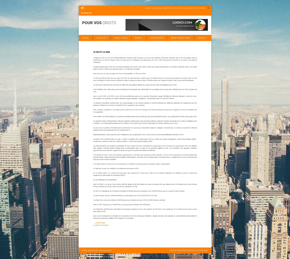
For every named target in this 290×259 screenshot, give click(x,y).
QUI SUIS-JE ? (102, 38)
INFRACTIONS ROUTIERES (180, 38)
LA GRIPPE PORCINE (101, 225)
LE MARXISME (99, 223)
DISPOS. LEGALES (121, 38)
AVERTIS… (139, 38)
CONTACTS (202, 38)
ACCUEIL (85, 38)
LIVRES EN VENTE (156, 38)
